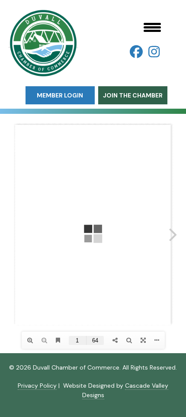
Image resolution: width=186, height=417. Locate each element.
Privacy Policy (37, 385)
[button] (136, 51)
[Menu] (152, 27)
